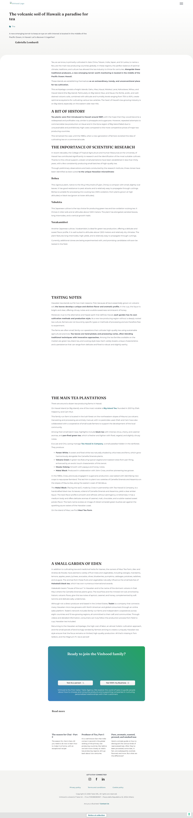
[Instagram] (89, 779)
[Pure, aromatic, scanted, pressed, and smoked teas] (123, 724)
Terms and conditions (96, 787)
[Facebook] (96, 779)
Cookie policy (118, 787)
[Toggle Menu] (181, 4)
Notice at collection (96, 815)
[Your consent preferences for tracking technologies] (189, 814)
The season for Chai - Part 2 (65, 735)
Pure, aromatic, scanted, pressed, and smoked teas (123, 735)
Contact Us (104, 804)
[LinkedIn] (103, 779)
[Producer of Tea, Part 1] (94, 724)
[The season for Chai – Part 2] (64, 724)
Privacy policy (75, 787)
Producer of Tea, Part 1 (93, 734)
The (13, 26)
